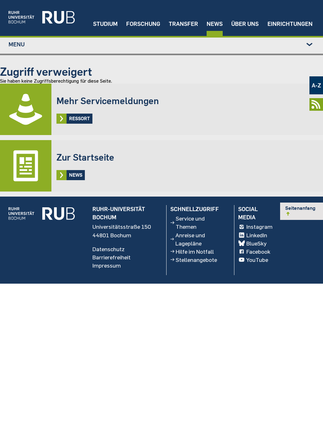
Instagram (259, 226)
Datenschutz (108, 248)
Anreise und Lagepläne (190, 239)
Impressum (106, 265)
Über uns (245, 23)
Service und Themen (190, 222)
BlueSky (256, 243)
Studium (105, 23)
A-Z (316, 85)
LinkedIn (256, 235)
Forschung (143, 23)
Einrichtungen (290, 23)
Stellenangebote (196, 259)
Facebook (258, 251)
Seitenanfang (300, 211)
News (215, 23)
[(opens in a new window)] (37, 18)
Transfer (183, 23)
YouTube (257, 259)
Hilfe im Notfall (195, 251)
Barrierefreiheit (111, 257)
